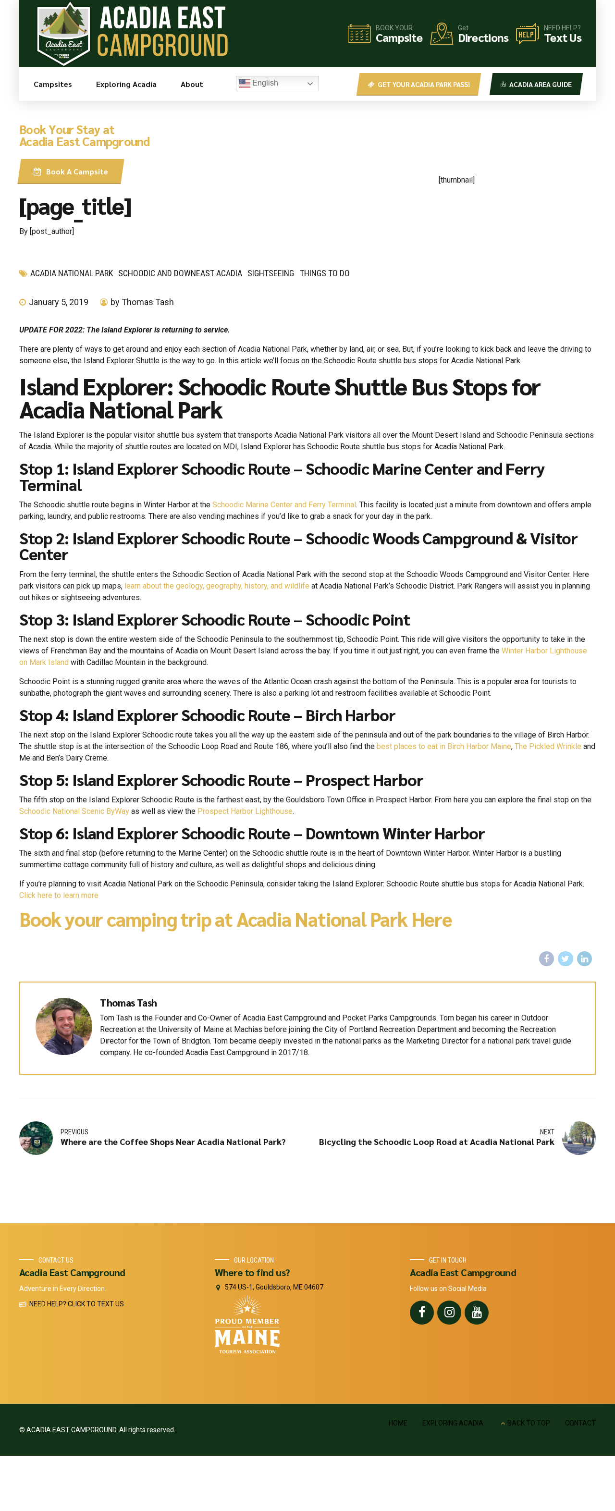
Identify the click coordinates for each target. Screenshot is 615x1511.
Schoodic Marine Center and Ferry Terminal (284, 504)
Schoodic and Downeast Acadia (180, 273)
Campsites (53, 84)
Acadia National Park (71, 273)
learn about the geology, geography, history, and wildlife (216, 585)
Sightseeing (270, 273)
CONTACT (580, 1423)
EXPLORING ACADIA (452, 1423)
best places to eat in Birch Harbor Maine (444, 746)
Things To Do (325, 273)
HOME (398, 1423)
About (192, 84)
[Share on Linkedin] (584, 959)
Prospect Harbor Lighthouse (245, 811)
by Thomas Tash (142, 302)
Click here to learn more (58, 895)
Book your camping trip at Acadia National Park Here (235, 918)
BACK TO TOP (528, 1423)
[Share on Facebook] (546, 959)
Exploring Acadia (126, 84)
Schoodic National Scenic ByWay (74, 811)
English (264, 83)
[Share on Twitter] (565, 959)
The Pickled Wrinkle (548, 746)
